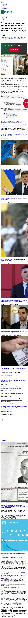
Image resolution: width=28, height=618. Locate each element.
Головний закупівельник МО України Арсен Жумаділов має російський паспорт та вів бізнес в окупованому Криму (13, 506)
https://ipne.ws (11, 576)
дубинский (6, 134)
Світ (4, 18)
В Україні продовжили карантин (9, 167)
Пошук (2, 2)
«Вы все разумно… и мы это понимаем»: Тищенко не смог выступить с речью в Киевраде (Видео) (14, 301)
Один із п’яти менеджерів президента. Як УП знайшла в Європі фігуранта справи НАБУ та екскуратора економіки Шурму (14, 408)
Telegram (22, 129)
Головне (5, 5)
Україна (5, 17)
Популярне (5, 8)
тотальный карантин (9, 135)
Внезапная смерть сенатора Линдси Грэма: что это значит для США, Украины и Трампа (14, 38)
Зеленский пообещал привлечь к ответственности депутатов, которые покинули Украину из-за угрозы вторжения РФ (13, 198)
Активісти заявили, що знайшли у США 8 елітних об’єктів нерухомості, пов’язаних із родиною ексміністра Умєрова (13, 400)
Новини (5, 4)
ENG (2, 1)
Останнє (5, 377)
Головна (5, 16)
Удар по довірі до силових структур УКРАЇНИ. (12, 393)
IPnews (2, 576)
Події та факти (7, 39)
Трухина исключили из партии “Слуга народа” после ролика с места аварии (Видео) (14, 332)
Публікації (4, 440)
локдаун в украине (19, 134)
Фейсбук (12, 129)
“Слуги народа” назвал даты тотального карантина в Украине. (12, 122)
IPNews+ (23, 572)
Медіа (4, 7)
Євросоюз (5, 19)
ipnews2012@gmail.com (13, 587)
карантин (12, 134)
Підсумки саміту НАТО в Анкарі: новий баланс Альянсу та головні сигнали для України (12, 387)
